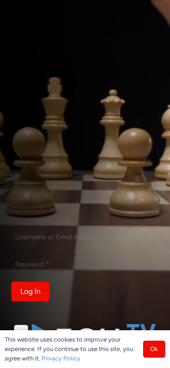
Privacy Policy (61, 358)
